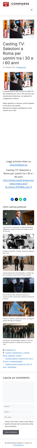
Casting (8, 353)
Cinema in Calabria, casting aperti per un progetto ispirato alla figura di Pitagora (18, 319)
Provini (26, 353)
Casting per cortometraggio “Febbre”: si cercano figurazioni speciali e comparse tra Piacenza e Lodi (18, 342)
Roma (5, 356)
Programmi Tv (10, 350)
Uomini (18, 356)
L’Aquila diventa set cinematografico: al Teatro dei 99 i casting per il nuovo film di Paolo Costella (18, 274)
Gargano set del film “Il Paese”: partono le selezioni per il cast (18, 252)
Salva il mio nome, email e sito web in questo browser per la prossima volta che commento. (19, 424)
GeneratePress (18, 445)
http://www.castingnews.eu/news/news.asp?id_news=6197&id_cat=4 (18, 183)
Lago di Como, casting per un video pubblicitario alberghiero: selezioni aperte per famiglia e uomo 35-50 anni (18, 229)
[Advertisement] (18, 133)
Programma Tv (17, 353)
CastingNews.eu (18, 164)
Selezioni (11, 356)
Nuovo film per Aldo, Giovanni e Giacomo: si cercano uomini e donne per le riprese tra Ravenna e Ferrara (18, 297)
